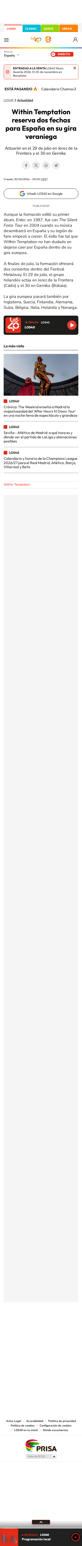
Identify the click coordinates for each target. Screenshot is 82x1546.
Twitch (59, 1324)
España (9, 55)
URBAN (67, 28)
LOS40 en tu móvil (26, 1430)
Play (75, 1537)
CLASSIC (31, 28)
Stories (68, 1324)
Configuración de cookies (56, 1425)
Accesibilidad (34, 1421)
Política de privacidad (62, 1421)
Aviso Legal (13, 1421)
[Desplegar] (41, 1522)
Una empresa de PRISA (41, 1445)
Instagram (13, 1324)
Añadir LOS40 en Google (45, 194)
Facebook (26, 165)
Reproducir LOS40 (72, 325)
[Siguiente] (75, 89)
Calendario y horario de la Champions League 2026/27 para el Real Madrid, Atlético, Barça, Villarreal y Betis (40, 462)
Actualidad (25, 100)
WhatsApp (46, 165)
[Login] (76, 40)
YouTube (32, 1324)
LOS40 (11, 28)
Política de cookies (23, 1425)
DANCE (48, 28)
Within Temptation (17, 484)
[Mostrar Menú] (6, 39)
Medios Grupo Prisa (41, 1456)
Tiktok (22, 1324)
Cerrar (75, 68)
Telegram (56, 165)
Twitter (36, 165)
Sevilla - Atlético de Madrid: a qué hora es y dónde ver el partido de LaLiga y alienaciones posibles (40, 436)
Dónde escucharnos (55, 1430)
